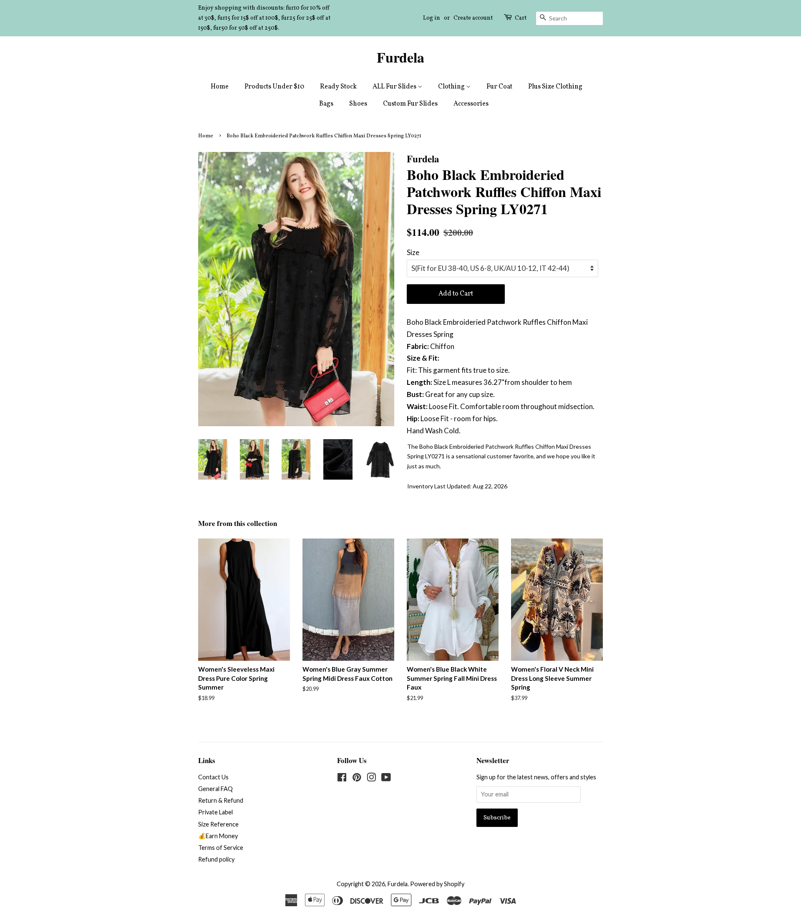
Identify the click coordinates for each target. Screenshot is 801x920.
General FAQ (215, 788)
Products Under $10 (274, 86)
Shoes (358, 104)
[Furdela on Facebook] (342, 778)
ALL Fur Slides (395, 86)
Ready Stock (338, 86)
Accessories (471, 104)
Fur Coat (499, 86)
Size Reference (218, 824)
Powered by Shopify (437, 883)
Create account (473, 18)
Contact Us (213, 777)
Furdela (400, 57)
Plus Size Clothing (555, 86)
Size (413, 252)
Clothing (452, 86)
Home (220, 86)
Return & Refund (220, 800)
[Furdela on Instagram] (371, 778)
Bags (326, 104)
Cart (520, 18)
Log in (431, 18)
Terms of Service (220, 847)
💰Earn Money (218, 835)
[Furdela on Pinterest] (356, 778)
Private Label (215, 812)
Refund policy (216, 859)
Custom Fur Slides (410, 104)
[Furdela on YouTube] (386, 778)
